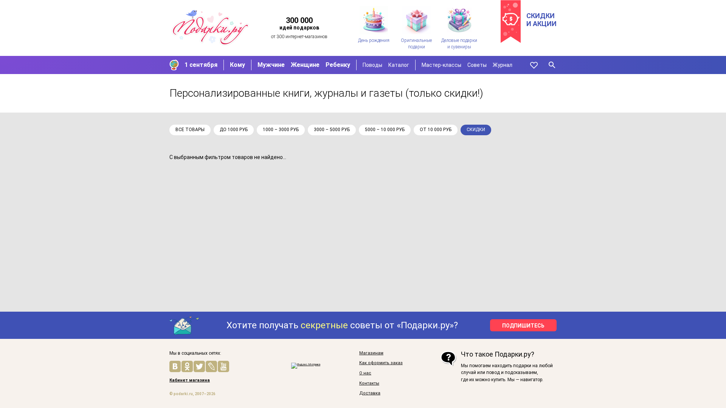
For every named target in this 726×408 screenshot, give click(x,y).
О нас (365, 373)
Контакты (369, 383)
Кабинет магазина (189, 380)
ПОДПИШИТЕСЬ (523, 326)
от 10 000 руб (435, 129)
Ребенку (338, 64)
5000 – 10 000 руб (385, 129)
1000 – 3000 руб (281, 129)
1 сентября (201, 64)
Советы (477, 65)
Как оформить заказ (381, 363)
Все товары (190, 129)
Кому (237, 64)
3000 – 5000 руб (332, 129)
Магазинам (371, 353)
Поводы (372, 65)
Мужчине (271, 64)
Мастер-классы (441, 65)
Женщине (305, 64)
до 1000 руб (234, 129)
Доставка (369, 393)
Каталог (398, 65)
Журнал (502, 65)
